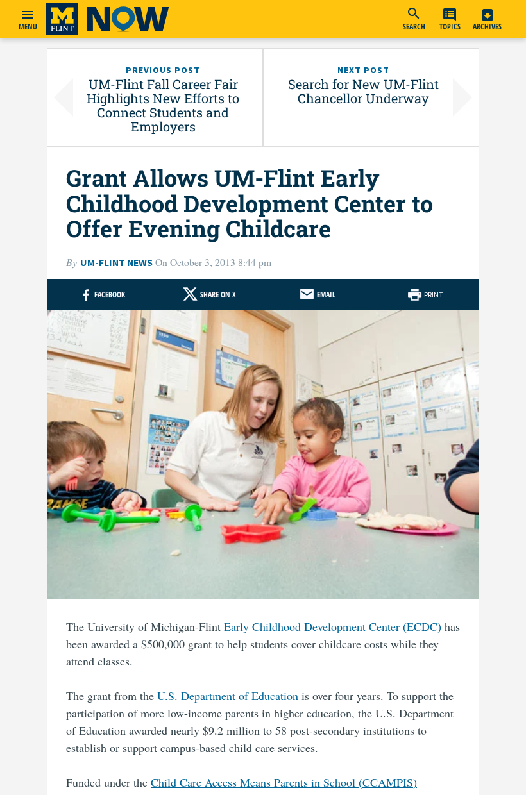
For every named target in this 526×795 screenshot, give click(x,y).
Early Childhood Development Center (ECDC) (334, 626)
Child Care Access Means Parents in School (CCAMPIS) (284, 782)
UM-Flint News (116, 262)
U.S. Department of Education (227, 695)
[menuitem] (414, 19)
